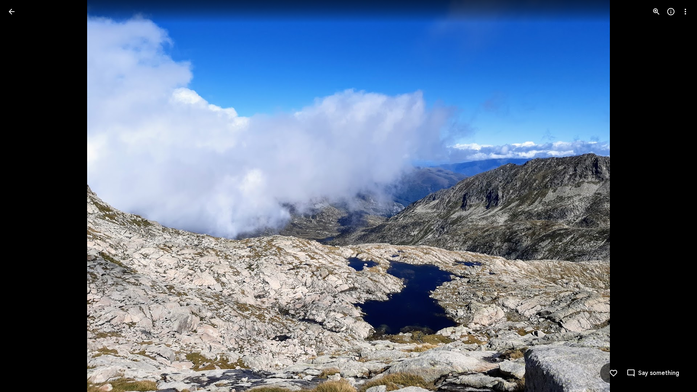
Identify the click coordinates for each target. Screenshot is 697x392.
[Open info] (671, 11)
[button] (20, 196)
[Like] (613, 373)
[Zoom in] (656, 11)
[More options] (685, 11)
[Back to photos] (11, 11)
